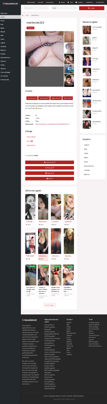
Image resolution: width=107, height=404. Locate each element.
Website (31, 28)
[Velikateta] (87, 82)
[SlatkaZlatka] (87, 124)
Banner (58, 396)
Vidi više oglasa (49, 305)
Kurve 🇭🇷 (40, 2)
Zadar (95, 50)
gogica (94, 37)
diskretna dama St (50, 386)
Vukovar (69, 354)
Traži (71, 2)
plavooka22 (96, 90)
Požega (69, 339)
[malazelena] (87, 72)
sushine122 (69, 222)
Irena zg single (97, 27)
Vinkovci (69, 335)
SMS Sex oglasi (93, 341)
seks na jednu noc (58, 256)
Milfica (46, 370)
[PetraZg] (87, 61)
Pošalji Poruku (49, 162)
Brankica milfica (49, 366)
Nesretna (42, 222)
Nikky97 (95, 48)
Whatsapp (49, 168)
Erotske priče (100, 2)
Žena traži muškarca (95, 346)
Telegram (50, 173)
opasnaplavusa (49, 343)
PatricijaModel (49, 382)
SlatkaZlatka (96, 121)
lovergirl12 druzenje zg (51, 361)
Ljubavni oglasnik (94, 324)
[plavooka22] (87, 93)
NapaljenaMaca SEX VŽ (51, 334)
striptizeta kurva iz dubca (52, 338)
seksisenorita (96, 100)
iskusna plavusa (45, 256)
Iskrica (91, 331)
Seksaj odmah (31, 2)
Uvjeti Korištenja (78, 396)
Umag (68, 337)
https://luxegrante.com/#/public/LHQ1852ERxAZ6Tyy (52, 124)
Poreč (68, 352)
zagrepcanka (70, 256)
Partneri (63, 396)
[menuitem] (62, 2)
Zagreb (29, 224)
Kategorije (51, 396)
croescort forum (94, 335)
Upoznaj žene (49, 2)
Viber (49, 178)
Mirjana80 (47, 329)
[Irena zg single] (87, 30)
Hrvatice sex (31, 98)
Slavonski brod (89, 166)
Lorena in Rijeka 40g (60, 222)
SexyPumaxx (48, 377)
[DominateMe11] (87, 114)
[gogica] (87, 40)
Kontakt (69, 396)
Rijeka (95, 123)
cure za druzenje (94, 329)
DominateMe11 (97, 111)
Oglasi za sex (55, 98)
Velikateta (95, 79)
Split (85, 149)
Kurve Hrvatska (94, 344)
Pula (68, 350)
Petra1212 (30, 256)
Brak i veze (67, 98)
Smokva (91, 333)
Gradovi (80, 2)
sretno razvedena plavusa (52, 352)
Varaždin (87, 170)
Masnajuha (47, 372)
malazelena (96, 69)
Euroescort (92, 337)
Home (63, 2)
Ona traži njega (93, 326)
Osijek (36, 155)
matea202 (47, 347)
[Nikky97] (87, 51)
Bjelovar (87, 174)
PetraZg (95, 58)
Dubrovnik (70, 346)
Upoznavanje (43, 98)
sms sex (91, 339)
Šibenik (69, 348)
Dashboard (89, 2)
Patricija (29, 222)
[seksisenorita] (87, 103)
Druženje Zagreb (94, 322)
